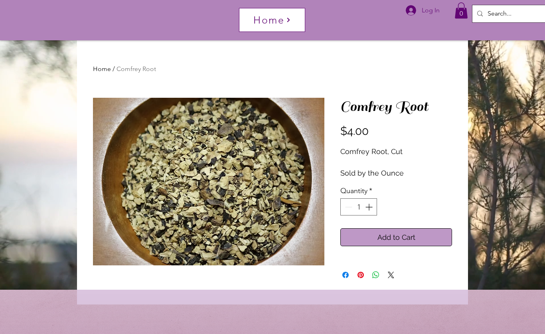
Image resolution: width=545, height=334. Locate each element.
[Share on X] (391, 275)
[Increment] (369, 207)
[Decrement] (348, 207)
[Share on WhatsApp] (376, 275)
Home (102, 69)
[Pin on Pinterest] (360, 275)
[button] (461, 10)
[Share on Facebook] (345, 275)
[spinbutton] (358, 207)
